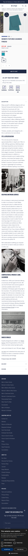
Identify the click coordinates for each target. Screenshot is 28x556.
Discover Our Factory (7, 461)
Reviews (4, 478)
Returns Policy (5, 500)
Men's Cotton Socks (7, 382)
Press (3, 483)
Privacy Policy (5, 444)
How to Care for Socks (7, 435)
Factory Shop (5, 463)
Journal (3, 466)
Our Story (4, 458)
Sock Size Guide (6, 430)
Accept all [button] (7, 549)
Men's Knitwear (6, 407)
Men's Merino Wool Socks (8, 387)
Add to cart (14, 71)
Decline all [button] (20, 549)
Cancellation (5, 450)
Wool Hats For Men (7, 402)
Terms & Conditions (7, 492)
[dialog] (14, 542)
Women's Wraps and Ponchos (15, 8)
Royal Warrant (5, 469)
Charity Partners (6, 472)
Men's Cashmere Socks (8, 393)
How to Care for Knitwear (8, 438)
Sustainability (5, 475)
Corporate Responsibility (8, 480)
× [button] (26, 530)
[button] (14, 553)
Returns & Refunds (7, 424)
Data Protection (6, 447)
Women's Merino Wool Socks (9, 390)
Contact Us (4, 418)
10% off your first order (10, 78)
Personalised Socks (7, 399)
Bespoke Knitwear (6, 427)
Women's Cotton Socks (8, 385)
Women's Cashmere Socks (8, 396)
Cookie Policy (5, 497)
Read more (19, 536)
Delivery (4, 421)
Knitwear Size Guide (7, 433)
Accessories (5, 404)
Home (3, 8)
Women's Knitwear (6, 410)
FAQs (3, 441)
